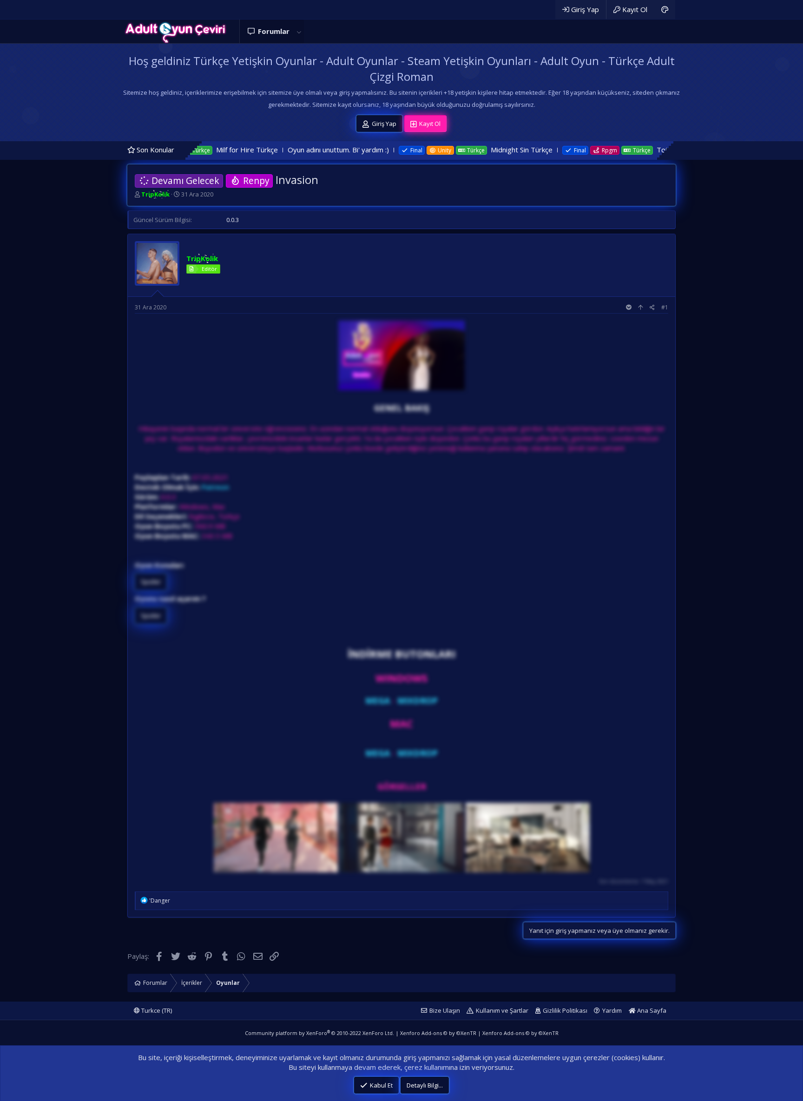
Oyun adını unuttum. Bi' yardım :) (272, 149)
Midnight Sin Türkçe (456, 149)
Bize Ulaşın (444, 1010)
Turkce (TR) (156, 1010)
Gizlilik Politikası (565, 1010)
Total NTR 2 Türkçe (622, 149)
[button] (299, 31)
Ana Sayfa (651, 1010)
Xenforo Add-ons (438, 1032)
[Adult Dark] (664, 9)
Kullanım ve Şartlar (502, 1010)
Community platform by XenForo (319, 1032)
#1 (664, 307)
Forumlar (274, 31)
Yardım (612, 1010)
